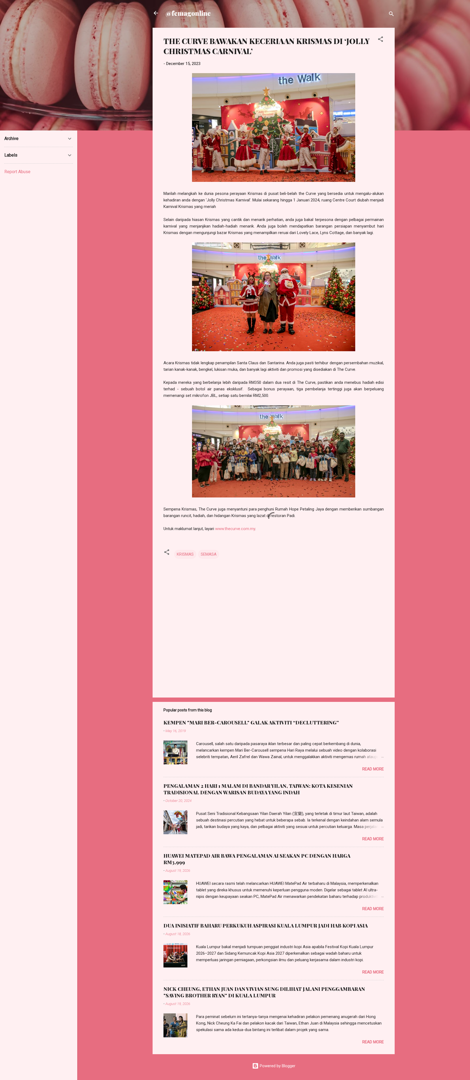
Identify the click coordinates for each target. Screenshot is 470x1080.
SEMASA (209, 554)
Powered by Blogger (277, 1065)
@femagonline (188, 13)
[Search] (391, 15)
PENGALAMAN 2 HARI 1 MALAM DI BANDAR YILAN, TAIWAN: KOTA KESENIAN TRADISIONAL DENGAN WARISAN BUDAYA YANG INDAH (258, 789)
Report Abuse (17, 171)
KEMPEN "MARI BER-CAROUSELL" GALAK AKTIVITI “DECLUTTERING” (251, 722)
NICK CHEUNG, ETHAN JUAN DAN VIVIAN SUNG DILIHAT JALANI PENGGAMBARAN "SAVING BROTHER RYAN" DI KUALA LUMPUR (264, 992)
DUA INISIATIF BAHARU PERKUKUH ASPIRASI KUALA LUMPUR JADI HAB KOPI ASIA (265, 925)
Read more (373, 769)
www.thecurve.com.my (235, 528)
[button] (380, 40)
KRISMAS (185, 554)
